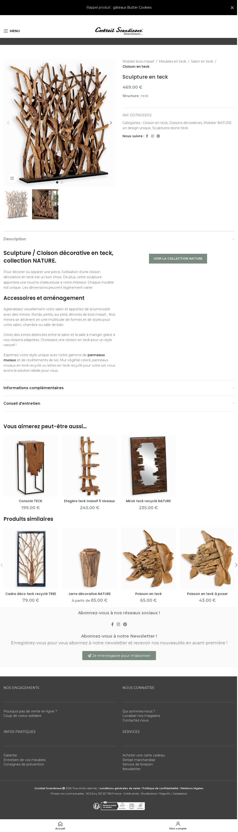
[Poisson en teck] (148, 559)
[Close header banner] (232, 7)
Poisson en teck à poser (207, 593)
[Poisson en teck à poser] (207, 559)
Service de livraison (137, 764)
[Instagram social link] (152, 136)
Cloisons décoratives (185, 123)
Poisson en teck (148, 593)
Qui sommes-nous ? (138, 711)
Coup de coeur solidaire (22, 716)
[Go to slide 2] (62, 182)
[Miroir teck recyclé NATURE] (148, 466)
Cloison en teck (135, 66)
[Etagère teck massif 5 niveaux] (90, 466)
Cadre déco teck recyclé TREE (30, 593)
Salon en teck (202, 61)
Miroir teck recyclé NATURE (148, 501)
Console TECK (30, 501)
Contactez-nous (135, 720)
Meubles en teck (172, 61)
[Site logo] (119, 31)
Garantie (10, 755)
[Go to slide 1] (57, 182)
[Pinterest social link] (158, 136)
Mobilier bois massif (138, 61)
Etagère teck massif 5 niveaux (89, 501)
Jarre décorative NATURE (89, 593)
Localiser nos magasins (141, 716)
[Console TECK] (30, 466)
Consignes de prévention (23, 764)
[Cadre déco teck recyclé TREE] (30, 559)
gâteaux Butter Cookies (132, 7)
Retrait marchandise (138, 760)
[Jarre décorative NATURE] (90, 559)
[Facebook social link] (147, 136)
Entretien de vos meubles (24, 760)
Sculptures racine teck (170, 128)
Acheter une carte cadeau (143, 755)
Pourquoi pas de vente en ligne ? (30, 711)
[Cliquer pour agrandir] (12, 178)
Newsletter (131, 769)
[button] (8, 122)
